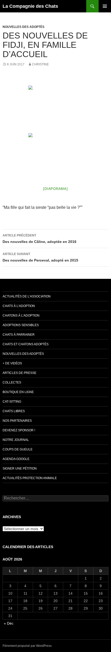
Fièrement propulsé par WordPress (27, 646)
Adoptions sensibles (21, 325)
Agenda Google (16, 459)
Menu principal (105, 6)
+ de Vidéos (12, 363)
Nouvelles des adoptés (23, 27)
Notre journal (16, 440)
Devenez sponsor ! (19, 430)
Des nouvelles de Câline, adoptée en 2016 (39, 239)
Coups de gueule (18, 449)
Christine (40, 64)
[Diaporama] (55, 189)
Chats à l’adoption (19, 306)
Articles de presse (19, 373)
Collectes (12, 382)
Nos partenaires (17, 421)
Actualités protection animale (30, 478)
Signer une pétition (20, 468)
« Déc (8, 623)
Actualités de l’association (27, 296)
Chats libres (14, 411)
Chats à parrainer (19, 334)
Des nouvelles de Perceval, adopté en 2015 (40, 257)
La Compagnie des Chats (30, 6)
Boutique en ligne (18, 392)
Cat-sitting (12, 401)
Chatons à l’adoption (21, 315)
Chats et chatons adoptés (26, 344)
